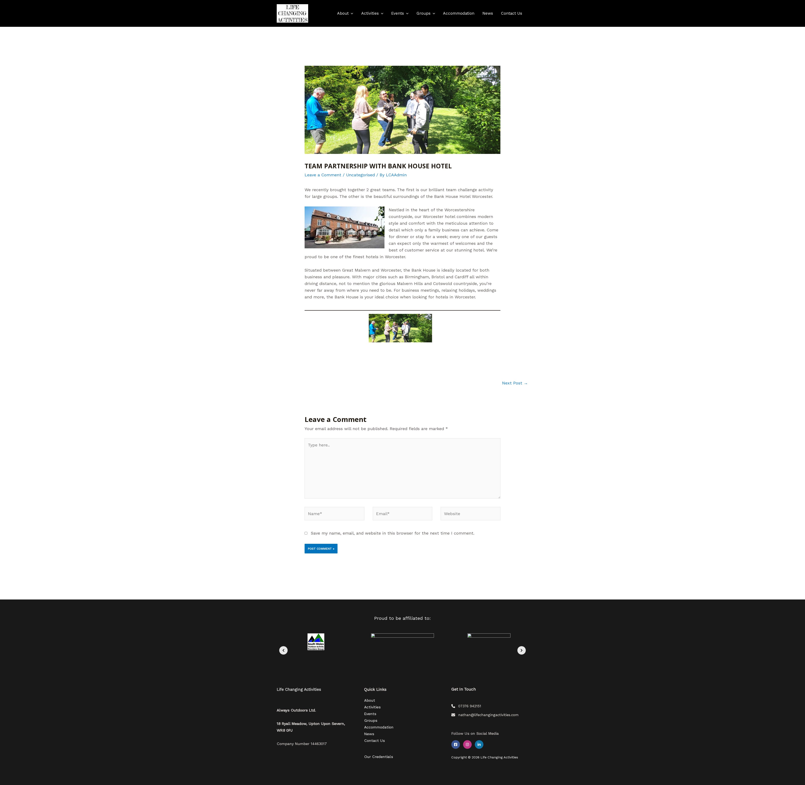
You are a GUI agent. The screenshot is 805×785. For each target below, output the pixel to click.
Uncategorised (360, 174)
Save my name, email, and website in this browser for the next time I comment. (392, 533)
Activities (370, 13)
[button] (351, 13)
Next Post (515, 382)
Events (397, 13)
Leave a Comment (323, 174)
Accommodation (458, 13)
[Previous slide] (283, 650)
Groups (424, 13)
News (487, 13)
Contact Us (511, 13)
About (343, 13)
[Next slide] (521, 650)
